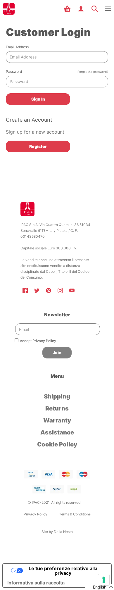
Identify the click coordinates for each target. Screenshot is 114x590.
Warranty (57, 420)
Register (38, 146)
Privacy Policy (35, 514)
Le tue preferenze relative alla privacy (63, 570)
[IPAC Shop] (9, 9)
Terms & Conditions (75, 514)
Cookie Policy (57, 444)
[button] (68, 9)
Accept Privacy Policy (38, 341)
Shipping (57, 396)
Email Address (17, 47)
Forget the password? (92, 71)
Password (57, 71)
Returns (57, 408)
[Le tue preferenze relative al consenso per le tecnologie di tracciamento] (103, 579)
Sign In (38, 98)
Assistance (57, 432)
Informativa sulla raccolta (36, 583)
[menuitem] (68, 9)
